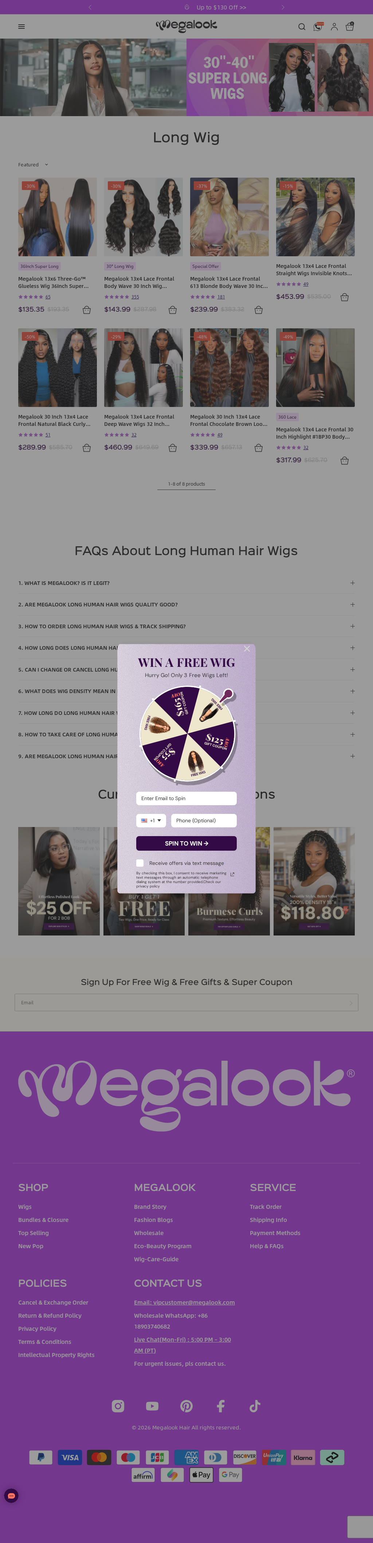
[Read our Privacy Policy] (232, 874)
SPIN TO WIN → (186, 843)
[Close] (247, 648)
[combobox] (151, 820)
